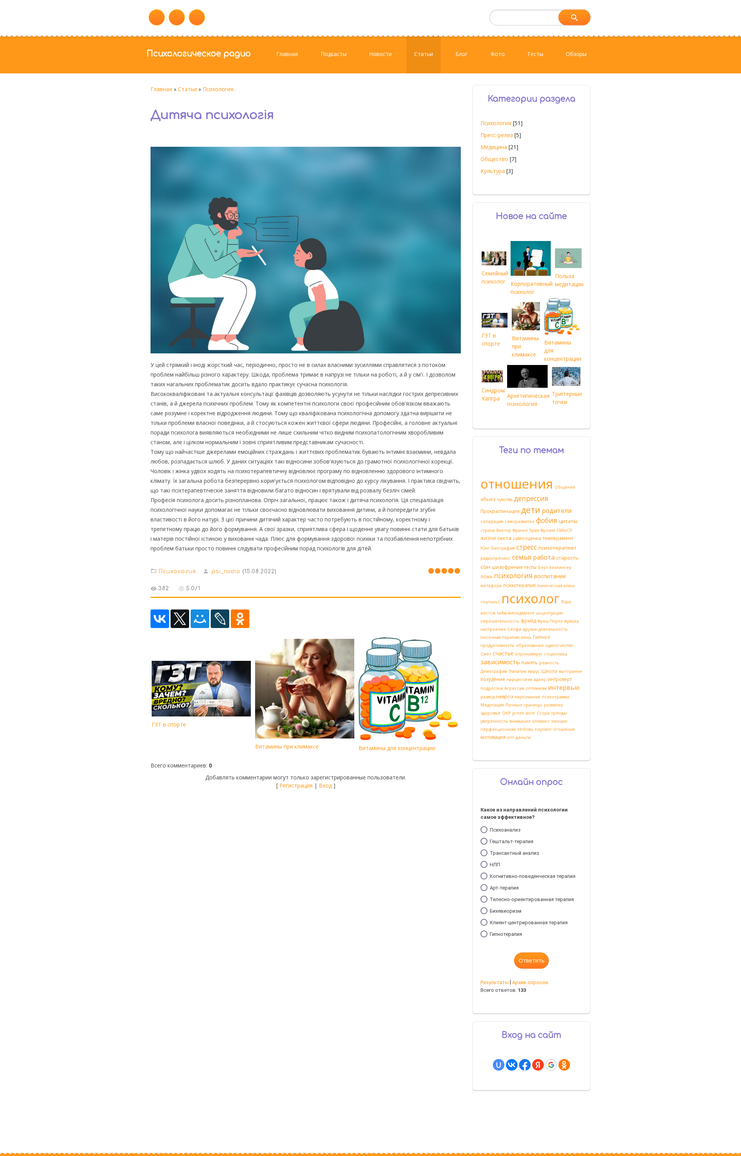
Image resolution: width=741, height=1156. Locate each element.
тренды (559, 713)
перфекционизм (498, 729)
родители (557, 510)
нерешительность (499, 621)
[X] (180, 618)
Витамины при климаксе (287, 746)
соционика (555, 654)
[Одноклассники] (240, 618)
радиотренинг (495, 558)
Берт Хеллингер (555, 567)
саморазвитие (520, 521)
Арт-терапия (504, 888)
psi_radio (225, 571)
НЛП (495, 864)
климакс (541, 721)
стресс (526, 547)
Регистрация (296, 785)
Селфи (514, 629)
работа (544, 557)
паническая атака (556, 585)
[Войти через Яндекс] (538, 1065)
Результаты (494, 982)
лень (526, 637)
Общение (565, 487)
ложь (486, 576)
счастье (503, 653)
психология (513, 575)
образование (530, 645)
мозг (530, 713)
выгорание (570, 671)
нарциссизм (519, 679)
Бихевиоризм (505, 911)
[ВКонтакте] (160, 618)
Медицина (493, 147)
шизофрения (507, 567)
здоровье (490, 713)
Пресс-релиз (496, 135)
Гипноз (541, 637)
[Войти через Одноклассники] (564, 1065)
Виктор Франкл (512, 530)
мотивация (493, 737)
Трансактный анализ (514, 853)
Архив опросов (530, 982)
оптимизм (536, 688)
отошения (564, 729)
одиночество (559, 645)
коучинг (543, 729)
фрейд (528, 621)
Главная (161, 89)
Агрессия (514, 688)
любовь (525, 729)
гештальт (490, 601)
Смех (485, 654)
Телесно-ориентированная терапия (532, 899)
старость (567, 557)
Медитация (492, 705)
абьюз (487, 499)
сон (485, 566)
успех (518, 713)
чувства (505, 499)
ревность (549, 662)
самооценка (527, 538)
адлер (540, 679)
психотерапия (519, 585)
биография (503, 548)
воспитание (550, 576)
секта (504, 538)
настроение (493, 629)
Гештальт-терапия (511, 841)
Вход (325, 785)
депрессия (531, 498)
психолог (530, 598)
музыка (571, 621)
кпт (510, 737)
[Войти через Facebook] (525, 1065)
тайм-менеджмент (516, 613)
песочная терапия (499, 637)
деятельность (553, 629)
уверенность (494, 721)
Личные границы (524, 705)
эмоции (559, 721)
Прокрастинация (499, 511)
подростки (491, 688)
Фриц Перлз (550, 621)
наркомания (527, 696)
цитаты (568, 521)
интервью (564, 687)
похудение (492, 679)
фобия (546, 520)
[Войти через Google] (551, 1065)
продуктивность (497, 645)
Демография (493, 671)
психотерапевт (557, 547)
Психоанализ (505, 830)
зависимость (500, 662)
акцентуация (549, 613)
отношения (516, 483)
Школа (549, 671)
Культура (492, 171)
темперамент (558, 538)
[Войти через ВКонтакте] (512, 1065)
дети (530, 509)
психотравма (555, 696)
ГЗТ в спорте (169, 724)
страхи (487, 530)
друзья (530, 629)
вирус (534, 671)
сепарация (491, 521)
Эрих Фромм (542, 530)
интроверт (560, 679)
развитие (553, 705)
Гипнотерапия (506, 934)
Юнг (485, 548)
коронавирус (529, 654)
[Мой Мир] (200, 618)
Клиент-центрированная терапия (529, 922)
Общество (494, 159)
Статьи (187, 89)
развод (487, 696)
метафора (491, 585)
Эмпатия (517, 671)
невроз (504, 696)
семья (521, 557)
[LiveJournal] (220, 618)
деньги (523, 737)
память (529, 662)
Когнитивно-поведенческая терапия (532, 876)
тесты (530, 567)
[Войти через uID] (498, 1065)
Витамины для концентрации (397, 748)
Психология (218, 89)
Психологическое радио (199, 53)
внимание (520, 721)
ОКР (506, 713)
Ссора (543, 713)
